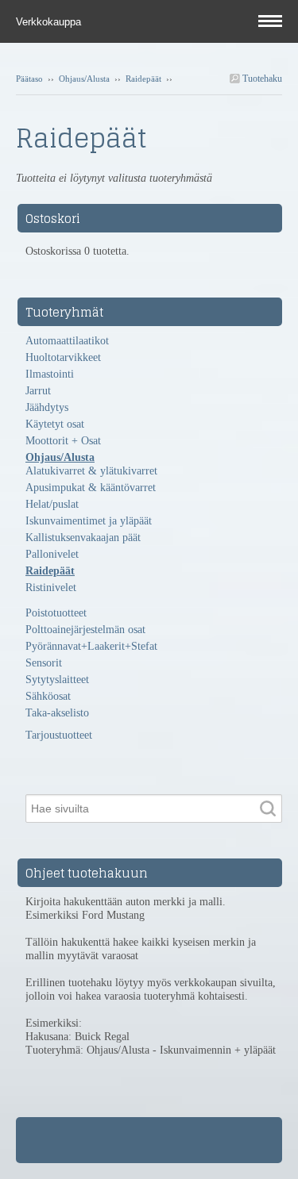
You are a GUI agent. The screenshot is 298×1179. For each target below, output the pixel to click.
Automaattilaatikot (67, 341)
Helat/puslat (52, 504)
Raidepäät (143, 78)
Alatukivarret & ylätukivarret (91, 471)
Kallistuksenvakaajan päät (83, 537)
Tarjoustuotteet (58, 735)
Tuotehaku (261, 78)
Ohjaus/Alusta (84, 78)
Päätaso (29, 78)
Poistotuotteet (56, 613)
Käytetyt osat (54, 424)
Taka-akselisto (57, 713)
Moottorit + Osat (63, 441)
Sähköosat (48, 696)
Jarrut (38, 391)
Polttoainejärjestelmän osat (85, 630)
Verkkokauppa (50, 22)
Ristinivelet (50, 587)
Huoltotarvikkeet (63, 357)
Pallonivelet (52, 554)
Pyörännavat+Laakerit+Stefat (91, 646)
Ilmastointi (49, 374)
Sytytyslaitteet (57, 680)
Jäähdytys (46, 407)
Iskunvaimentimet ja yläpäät (88, 521)
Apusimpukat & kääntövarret (90, 487)
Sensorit (43, 663)
